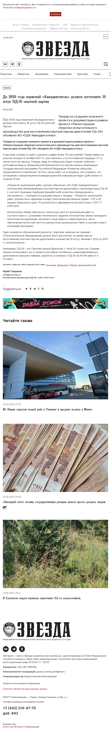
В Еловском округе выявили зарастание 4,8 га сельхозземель (42, 598)
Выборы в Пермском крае (84, 25)
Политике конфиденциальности (19, 7)
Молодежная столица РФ (45, 25)
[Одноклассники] (30, 288)
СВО (65, 25)
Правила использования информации (21, 683)
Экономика (41, 74)
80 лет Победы (21, 25)
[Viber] (42, 288)
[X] (38, 288)
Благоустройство (80, 28)
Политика (6, 74)
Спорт (97, 74)
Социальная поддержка (33, 28)
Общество (23, 74)
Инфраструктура (59, 28)
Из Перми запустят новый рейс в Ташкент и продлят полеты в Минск (47, 410)
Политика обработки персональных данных (25, 689)
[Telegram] (34, 288)
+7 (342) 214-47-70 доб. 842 (19, 711)
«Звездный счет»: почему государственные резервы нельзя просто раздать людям (54, 502)
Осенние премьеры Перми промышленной (71, 265)
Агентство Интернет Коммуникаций (21, 726)
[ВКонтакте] (26, 288)
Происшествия (62, 74)
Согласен (55, 14)
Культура (82, 74)
